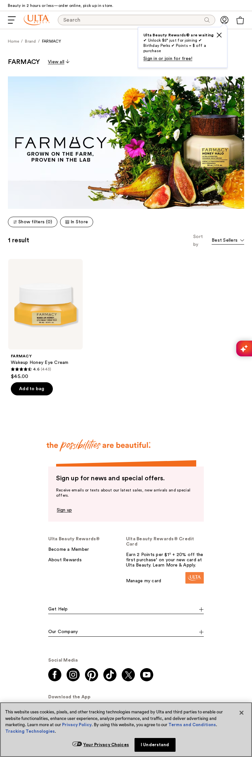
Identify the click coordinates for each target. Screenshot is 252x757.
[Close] (241, 713)
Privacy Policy (77, 725)
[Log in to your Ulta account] (224, 20)
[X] (219, 35)
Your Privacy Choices (106, 745)
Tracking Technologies (30, 731)
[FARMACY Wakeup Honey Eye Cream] (45, 319)
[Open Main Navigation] (12, 20)
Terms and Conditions (192, 725)
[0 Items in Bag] (240, 20)
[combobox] (228, 241)
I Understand (155, 745)
